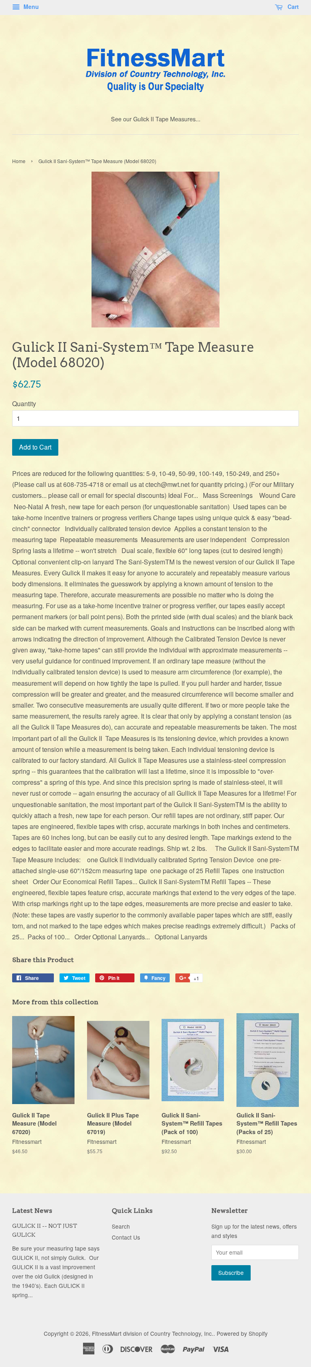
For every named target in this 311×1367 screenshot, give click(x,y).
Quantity (24, 403)
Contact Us (126, 1237)
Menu (30, 6)
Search (121, 1226)
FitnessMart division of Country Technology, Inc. (152, 1333)
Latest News (32, 1210)
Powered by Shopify (242, 1333)
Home (19, 160)
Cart (292, 6)
